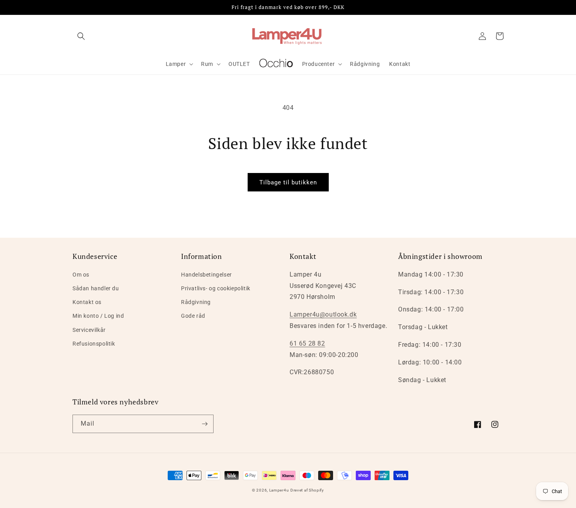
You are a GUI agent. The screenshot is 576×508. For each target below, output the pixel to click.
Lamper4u (279, 490)
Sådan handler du (95, 288)
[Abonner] (204, 424)
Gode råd (193, 316)
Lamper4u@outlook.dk (323, 314)
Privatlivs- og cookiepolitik (215, 288)
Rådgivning (196, 302)
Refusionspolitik (93, 343)
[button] (81, 36)
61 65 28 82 (307, 343)
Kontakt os (86, 302)
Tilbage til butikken (288, 182)
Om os (80, 274)
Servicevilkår (89, 330)
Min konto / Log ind (98, 316)
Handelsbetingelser (206, 274)
